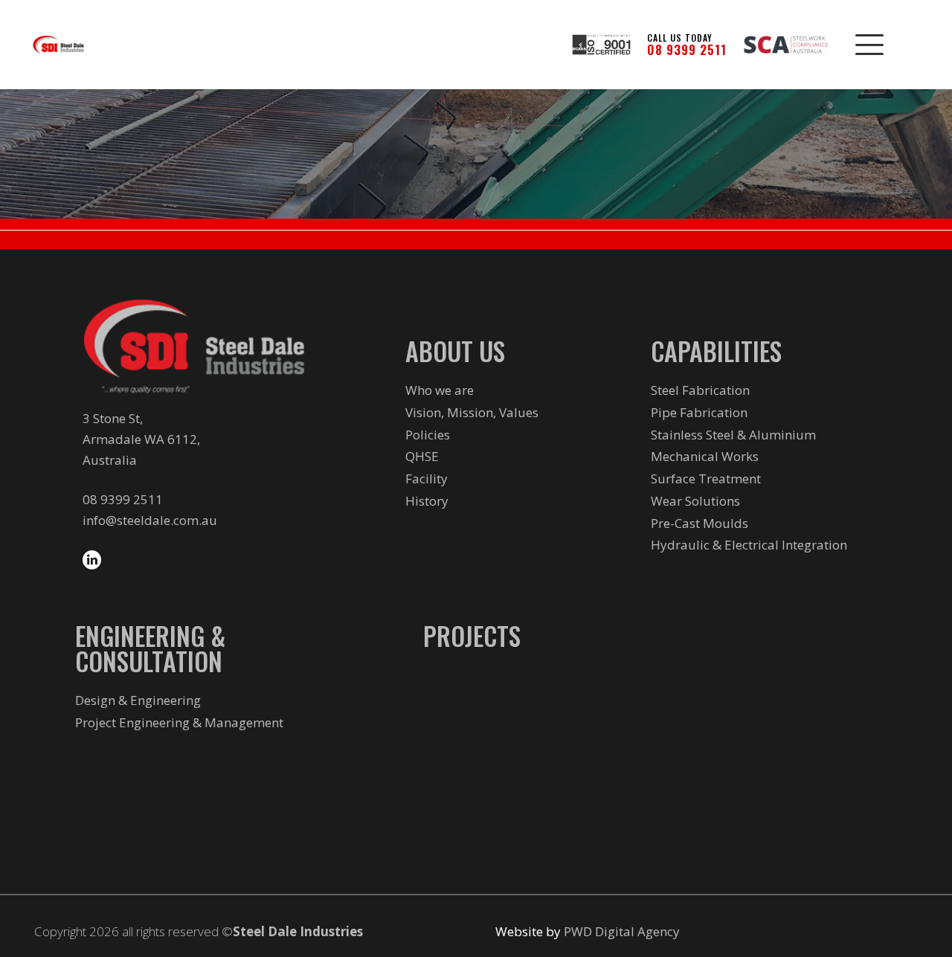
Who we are (439, 390)
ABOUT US (455, 351)
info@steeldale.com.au (150, 520)
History (426, 500)
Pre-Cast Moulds (699, 523)
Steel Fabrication (700, 390)
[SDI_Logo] (59, 44)
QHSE (422, 456)
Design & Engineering (138, 700)
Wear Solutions (695, 500)
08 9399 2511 (687, 49)
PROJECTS (472, 635)
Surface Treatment (706, 478)
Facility (426, 478)
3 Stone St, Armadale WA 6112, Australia (141, 439)
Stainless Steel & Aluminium (733, 434)
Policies (427, 434)
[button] (869, 44)
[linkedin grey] (194, 560)
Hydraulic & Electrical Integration (749, 544)
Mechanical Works (705, 456)
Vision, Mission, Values (471, 412)
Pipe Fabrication (699, 412)
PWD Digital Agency (622, 931)
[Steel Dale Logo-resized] (194, 349)
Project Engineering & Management (179, 722)
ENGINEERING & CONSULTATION (150, 648)
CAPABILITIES (716, 351)
